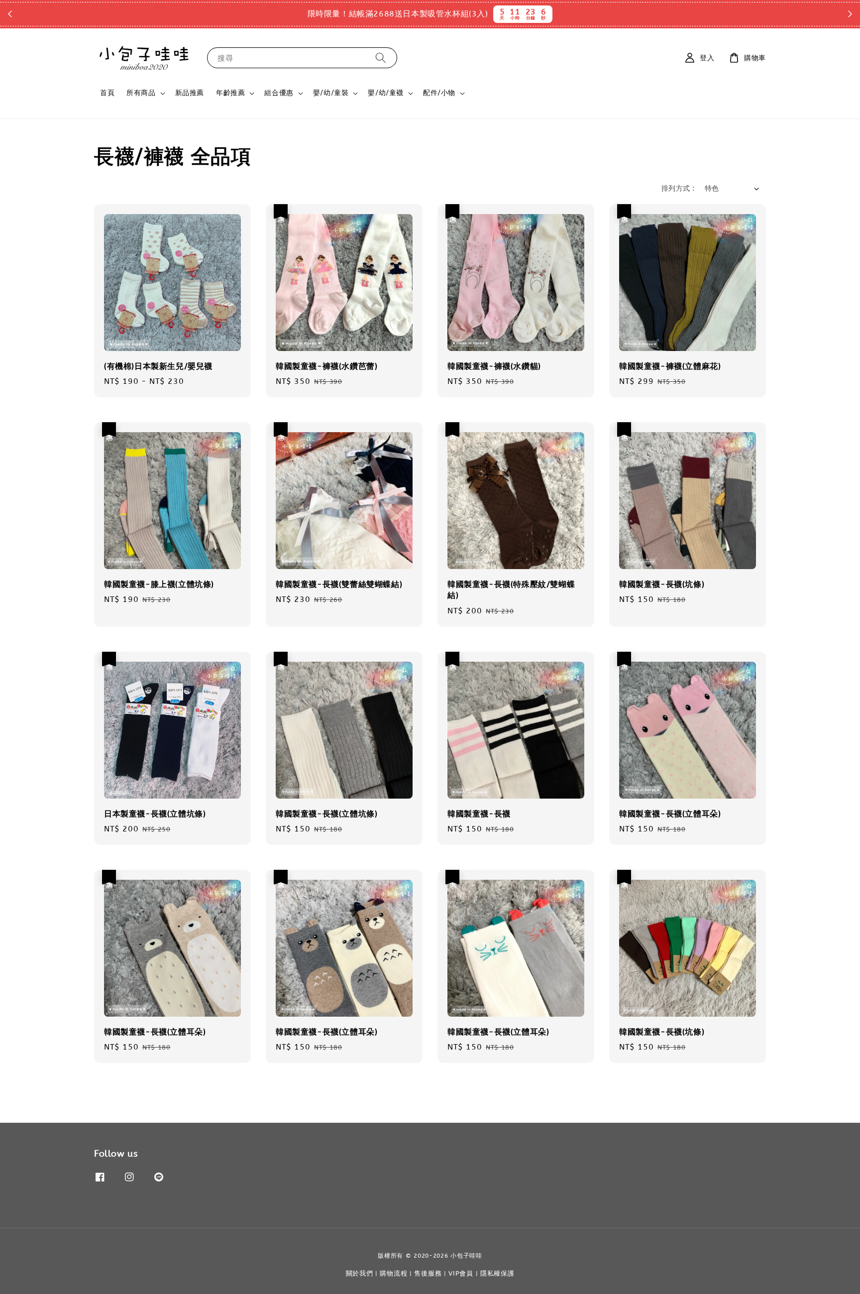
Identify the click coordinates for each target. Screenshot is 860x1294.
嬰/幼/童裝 (331, 93)
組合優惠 (278, 93)
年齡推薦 (230, 93)
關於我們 (359, 1273)
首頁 (107, 93)
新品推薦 (189, 93)
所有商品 (140, 93)
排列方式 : (677, 188)
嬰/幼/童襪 (386, 93)
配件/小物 (439, 93)
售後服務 (427, 1273)
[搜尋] (381, 57)
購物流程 (393, 1273)
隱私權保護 (497, 1273)
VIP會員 (460, 1273)
